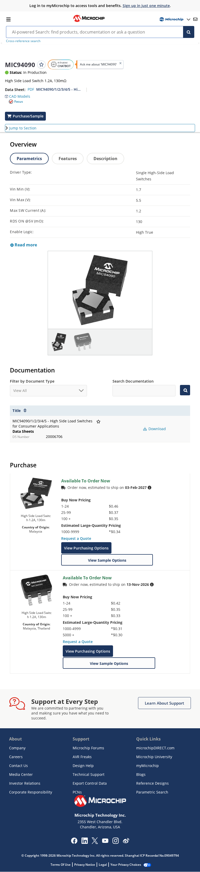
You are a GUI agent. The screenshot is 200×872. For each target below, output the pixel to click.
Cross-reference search (23, 41)
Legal (103, 864)
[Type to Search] (185, 390)
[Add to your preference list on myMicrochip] (41, 64)
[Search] (188, 32)
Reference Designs (152, 783)
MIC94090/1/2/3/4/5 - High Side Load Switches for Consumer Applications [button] (59, 89)
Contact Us (18, 765)
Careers (16, 756)
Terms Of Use (61, 864)
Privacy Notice (84, 864)
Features (68, 158)
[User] (174, 19)
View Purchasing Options (86, 548)
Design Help (83, 765)
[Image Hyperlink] (88, 21)
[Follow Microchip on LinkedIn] (84, 842)
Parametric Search (152, 792)
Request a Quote (76, 538)
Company (17, 747)
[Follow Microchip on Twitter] (95, 842)
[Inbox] (195, 19)
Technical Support (88, 774)
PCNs (77, 792)
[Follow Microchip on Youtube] (105, 841)
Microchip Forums (88, 747)
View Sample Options (107, 560)
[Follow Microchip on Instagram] (115, 842)
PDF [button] (31, 89)
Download (156, 428)
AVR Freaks (82, 756)
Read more (25, 245)
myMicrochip (147, 765)
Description (105, 158)
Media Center (21, 774)
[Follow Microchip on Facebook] (74, 842)
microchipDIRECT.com (155, 747)
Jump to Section (22, 128)
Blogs (141, 774)
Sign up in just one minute (146, 5)
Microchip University (154, 756)
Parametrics (29, 158)
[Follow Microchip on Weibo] (126, 841)
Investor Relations (24, 783)
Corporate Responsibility (30, 792)
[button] (17, 95)
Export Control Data (90, 783)
